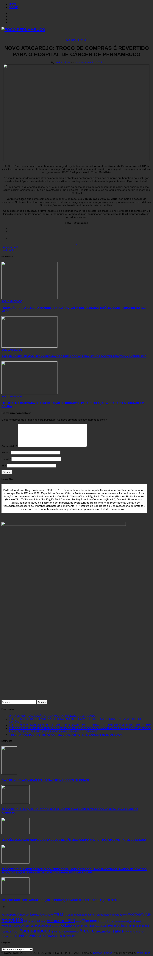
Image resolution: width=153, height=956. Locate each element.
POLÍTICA (48, 936)
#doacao (41, 921)
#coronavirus (139, 914)
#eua (78, 921)
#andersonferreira (28, 914)
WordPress (143, 952)
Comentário (9, 446)
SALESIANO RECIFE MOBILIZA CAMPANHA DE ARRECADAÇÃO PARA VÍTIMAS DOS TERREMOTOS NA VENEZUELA (73, 356)
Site (3, 465)
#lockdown (67, 925)
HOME (13, 4)
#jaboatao (28, 925)
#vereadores (7, 936)
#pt (64, 931)
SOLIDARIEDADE (76, 39)
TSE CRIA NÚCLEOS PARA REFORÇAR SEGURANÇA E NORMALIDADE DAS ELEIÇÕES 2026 (65, 734)
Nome (5, 452)
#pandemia (142, 925)
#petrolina (56, 931)
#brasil (59, 914)
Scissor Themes (102, 952)
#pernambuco (34, 931)
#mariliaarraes (85, 925)
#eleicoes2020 (61, 920)
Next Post (7, 249)
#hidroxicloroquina (11, 926)
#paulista (6, 931)
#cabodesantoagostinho (80, 914)
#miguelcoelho (101, 926)
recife (61, 935)
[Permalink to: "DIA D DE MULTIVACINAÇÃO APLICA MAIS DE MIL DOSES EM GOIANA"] (9, 773)
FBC (16, 936)
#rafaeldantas (72, 932)
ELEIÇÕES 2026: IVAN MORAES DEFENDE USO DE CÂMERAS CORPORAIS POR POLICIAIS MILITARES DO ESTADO (80, 725)
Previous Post (9, 246)
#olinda (122, 925)
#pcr (15, 931)
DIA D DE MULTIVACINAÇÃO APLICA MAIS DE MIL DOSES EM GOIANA (52, 715)
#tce (126, 931)
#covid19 (12, 920)
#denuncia (30, 921)
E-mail (6, 458)
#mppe (112, 925)
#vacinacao (136, 931)
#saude (117, 931)
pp (55, 936)
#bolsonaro (46, 914)
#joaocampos (43, 925)
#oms (131, 925)
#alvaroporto (8, 914)
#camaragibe (103, 914)
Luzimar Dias (62, 62)
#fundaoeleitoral (119, 921)
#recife (87, 931)
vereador (70, 936)
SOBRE (13, 7)
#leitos (55, 926)
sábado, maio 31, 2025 (88, 62)
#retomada (103, 931)
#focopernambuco (97, 921)
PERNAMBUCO (30, 935)
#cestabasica (119, 914)
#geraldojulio (134, 921)
